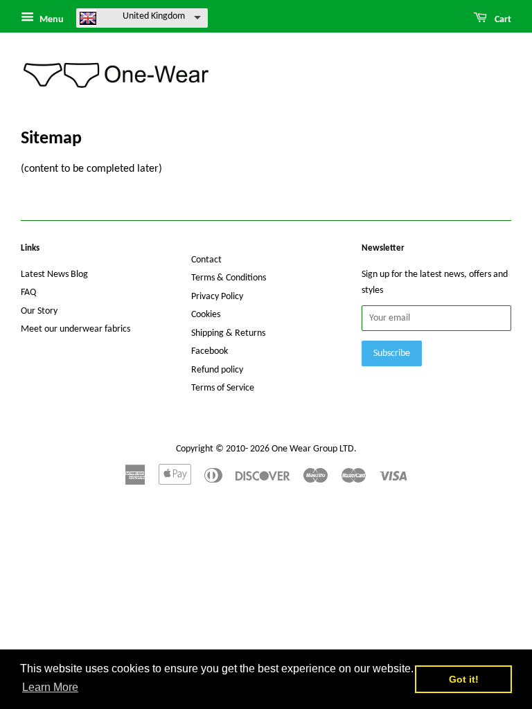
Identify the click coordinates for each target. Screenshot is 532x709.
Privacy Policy (217, 296)
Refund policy (217, 370)
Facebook (209, 351)
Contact (206, 259)
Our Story (39, 311)
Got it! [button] (464, 679)
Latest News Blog (54, 274)
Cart (502, 20)
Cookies (205, 314)
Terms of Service (222, 388)
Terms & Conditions (228, 277)
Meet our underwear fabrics (75, 329)
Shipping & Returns (228, 333)
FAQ (28, 292)
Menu (50, 20)
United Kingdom (154, 16)
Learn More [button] (50, 687)
